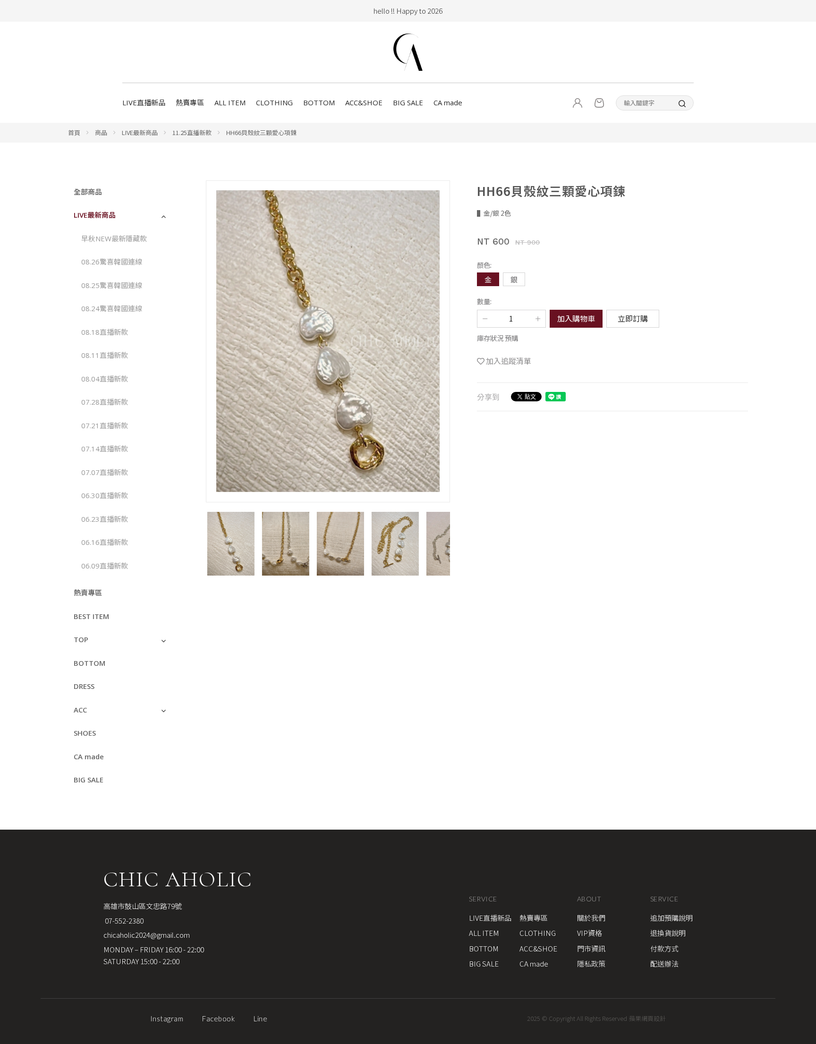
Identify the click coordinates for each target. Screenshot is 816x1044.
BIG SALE (408, 102)
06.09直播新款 (104, 565)
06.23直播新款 (104, 519)
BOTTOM (319, 102)
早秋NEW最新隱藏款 (114, 238)
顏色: (484, 265)
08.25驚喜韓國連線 (111, 285)
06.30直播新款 (104, 495)
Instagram (167, 1018)
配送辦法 (664, 963)
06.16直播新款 (104, 542)
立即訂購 (633, 318)
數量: (484, 301)
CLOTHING (274, 102)
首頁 (74, 132)
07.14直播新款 (104, 448)
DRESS (84, 686)
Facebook (218, 1018)
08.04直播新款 (105, 378)
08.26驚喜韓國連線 (111, 261)
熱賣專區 (190, 102)
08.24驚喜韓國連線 (111, 308)
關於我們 (591, 918)
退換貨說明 (668, 933)
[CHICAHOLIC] (408, 52)
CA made (448, 102)
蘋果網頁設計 (647, 1018)
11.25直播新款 (192, 132)
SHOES (85, 733)
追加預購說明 (671, 918)
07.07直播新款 (104, 472)
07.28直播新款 (105, 402)
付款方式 (664, 948)
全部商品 (88, 191)
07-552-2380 (123, 920)
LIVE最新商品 (140, 132)
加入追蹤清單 (508, 360)
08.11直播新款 (105, 355)
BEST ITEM (91, 616)
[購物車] (599, 103)
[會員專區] (577, 103)
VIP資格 (589, 933)
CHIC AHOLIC (177, 879)
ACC (80, 709)
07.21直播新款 (105, 425)
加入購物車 (576, 318)
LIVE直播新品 (143, 102)
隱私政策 (591, 963)
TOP (81, 639)
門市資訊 (591, 948)
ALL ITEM (230, 102)
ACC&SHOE (363, 102)
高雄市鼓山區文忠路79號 (142, 906)
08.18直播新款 (105, 332)
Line (260, 1018)
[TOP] (797, 929)
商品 (101, 132)
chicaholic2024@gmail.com (146, 935)
